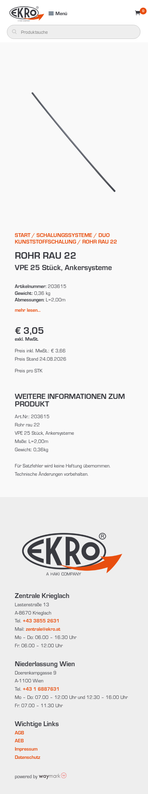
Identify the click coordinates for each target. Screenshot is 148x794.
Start (22, 234)
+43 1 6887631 (41, 688)
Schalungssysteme (64, 234)
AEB (19, 740)
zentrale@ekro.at (43, 629)
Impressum (26, 748)
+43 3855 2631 (41, 620)
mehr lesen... (28, 310)
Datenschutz (27, 757)
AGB (19, 732)
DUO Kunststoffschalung (62, 238)
